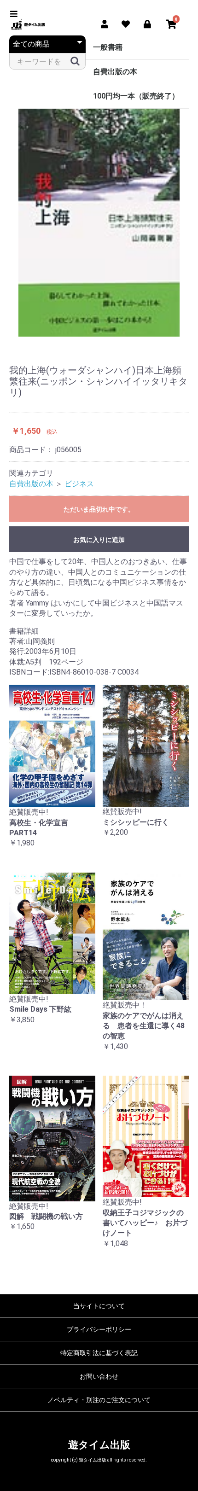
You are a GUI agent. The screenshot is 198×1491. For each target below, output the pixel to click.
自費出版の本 (115, 71)
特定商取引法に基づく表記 (99, 1353)
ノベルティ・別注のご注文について (99, 1400)
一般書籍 (107, 47)
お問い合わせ (99, 1376)
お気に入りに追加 (99, 539)
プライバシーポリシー (99, 1329)
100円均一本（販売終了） (136, 96)
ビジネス (79, 483)
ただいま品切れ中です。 (99, 509)
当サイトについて (99, 1306)
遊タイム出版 (99, 1444)
